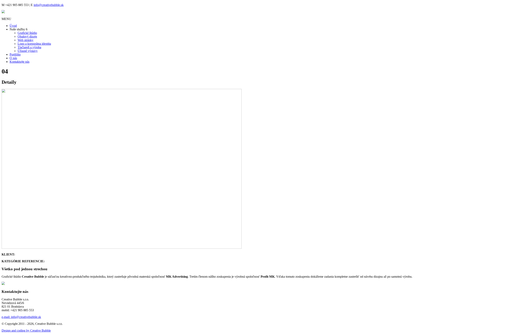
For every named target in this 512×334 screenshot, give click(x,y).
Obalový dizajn (27, 36)
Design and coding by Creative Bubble (26, 330)
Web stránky (25, 40)
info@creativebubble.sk (49, 5)
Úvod (13, 25)
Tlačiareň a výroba (29, 47)
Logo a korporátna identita (34, 43)
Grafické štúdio (27, 33)
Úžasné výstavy (28, 51)
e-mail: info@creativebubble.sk (21, 317)
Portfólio (15, 54)
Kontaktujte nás (19, 61)
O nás (13, 58)
